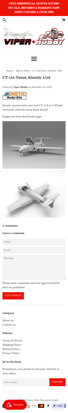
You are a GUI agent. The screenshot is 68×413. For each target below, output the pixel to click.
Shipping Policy (11, 344)
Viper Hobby (33, 400)
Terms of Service (12, 340)
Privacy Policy (11, 353)
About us (8, 320)
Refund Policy (11, 349)
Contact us (9, 324)
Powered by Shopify (49, 400)
